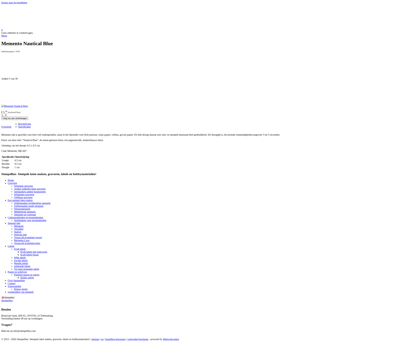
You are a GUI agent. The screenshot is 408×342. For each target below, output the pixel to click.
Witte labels (20, 257)
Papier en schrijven (17, 272)
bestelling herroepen (115, 339)
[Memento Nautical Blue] (14, 106)
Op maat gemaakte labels (26, 269)
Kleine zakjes (27, 277)
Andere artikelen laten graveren (30, 188)
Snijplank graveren (23, 186)
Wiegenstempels (22, 209)
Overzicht (6, 126)
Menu (4, 35)
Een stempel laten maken (20, 200)
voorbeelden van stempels (21, 292)
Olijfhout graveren (23, 197)
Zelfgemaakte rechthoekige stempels (32, 203)
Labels (11, 246)
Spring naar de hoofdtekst (14, 2)
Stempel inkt (14, 223)
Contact (11, 283)
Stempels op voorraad (25, 214)
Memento (19, 226)
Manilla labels (21, 263)
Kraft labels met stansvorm (33, 251)
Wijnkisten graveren (24, 194)
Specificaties (24, 126)
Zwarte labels (21, 260)
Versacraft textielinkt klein (27, 243)
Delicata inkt (20, 234)
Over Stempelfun (16, 280)
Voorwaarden (14, 286)
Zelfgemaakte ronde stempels (28, 206)
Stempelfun (7, 300)
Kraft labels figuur (29, 254)
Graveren (12, 183)
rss (102, 339)
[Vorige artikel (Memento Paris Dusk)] (204, 65)
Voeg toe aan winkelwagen (15, 118)
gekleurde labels (22, 266)
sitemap (95, 339)
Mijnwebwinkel (171, 339)
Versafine (18, 229)
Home (11, 180)
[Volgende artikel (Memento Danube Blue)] (204, 92)
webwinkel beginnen (137, 339)
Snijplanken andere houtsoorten (30, 191)
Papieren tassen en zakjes (26, 274)
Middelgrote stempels (25, 211)
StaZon (17, 231)
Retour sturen (21, 289)
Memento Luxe (21, 240)
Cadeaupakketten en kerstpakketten (25, 217)
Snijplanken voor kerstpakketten (30, 220)
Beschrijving (24, 124)
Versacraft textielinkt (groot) (28, 237)
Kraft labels (20, 249)
